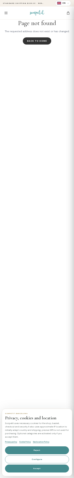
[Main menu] (6, 12)
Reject (37, 450)
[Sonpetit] (37, 12)
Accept (37, 468)
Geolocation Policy (41, 442)
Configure (37, 459)
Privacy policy (11, 442)
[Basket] (68, 12)
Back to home (37, 41)
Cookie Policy (25, 442)
